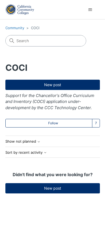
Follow (53, 123)
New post (52, 84)
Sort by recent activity (24, 152)
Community (14, 28)
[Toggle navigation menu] (90, 9)
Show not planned (21, 141)
